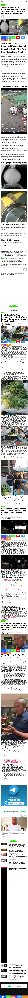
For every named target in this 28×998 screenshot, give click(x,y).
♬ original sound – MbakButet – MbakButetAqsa (13, 762)
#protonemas (17, 588)
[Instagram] (3, 40)
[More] (8, 40)
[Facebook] (3, 37)
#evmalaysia (7, 588)
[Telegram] (23, 37)
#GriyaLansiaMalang (8, 761)
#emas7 (12, 588)
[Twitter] (8, 37)
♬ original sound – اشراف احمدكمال (12, 589)
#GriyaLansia (13, 760)
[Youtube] (18, 37)
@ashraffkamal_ (12, 617)
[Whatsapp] (13, 37)
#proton (22, 588)
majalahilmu (8, 324)
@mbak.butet (7, 757)
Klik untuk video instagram (10, 240)
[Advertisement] (14, 291)
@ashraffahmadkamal (9, 579)
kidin (24, 272)
